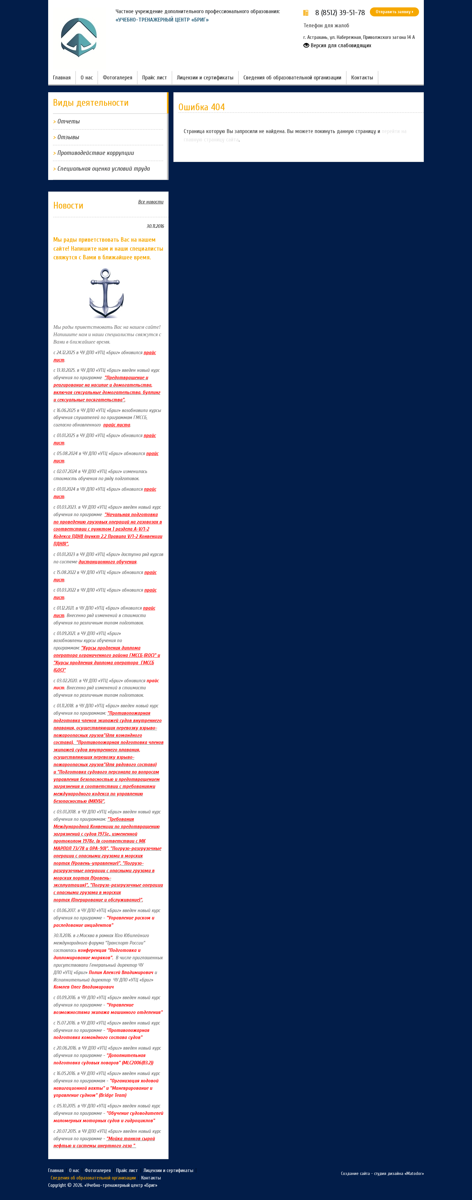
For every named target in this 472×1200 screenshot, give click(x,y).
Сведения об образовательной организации (292, 77)
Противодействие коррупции (95, 153)
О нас (87, 77)
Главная (62, 77)
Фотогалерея (117, 77)
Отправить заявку (393, 11)
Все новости (150, 202)
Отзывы (68, 137)
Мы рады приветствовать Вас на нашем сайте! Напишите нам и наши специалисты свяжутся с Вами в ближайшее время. (108, 248)
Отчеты (68, 121)
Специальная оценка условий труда (103, 168)
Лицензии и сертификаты (205, 77)
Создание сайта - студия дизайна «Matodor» (382, 1173)
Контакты (362, 77)
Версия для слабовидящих (340, 45)
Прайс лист (154, 77)
